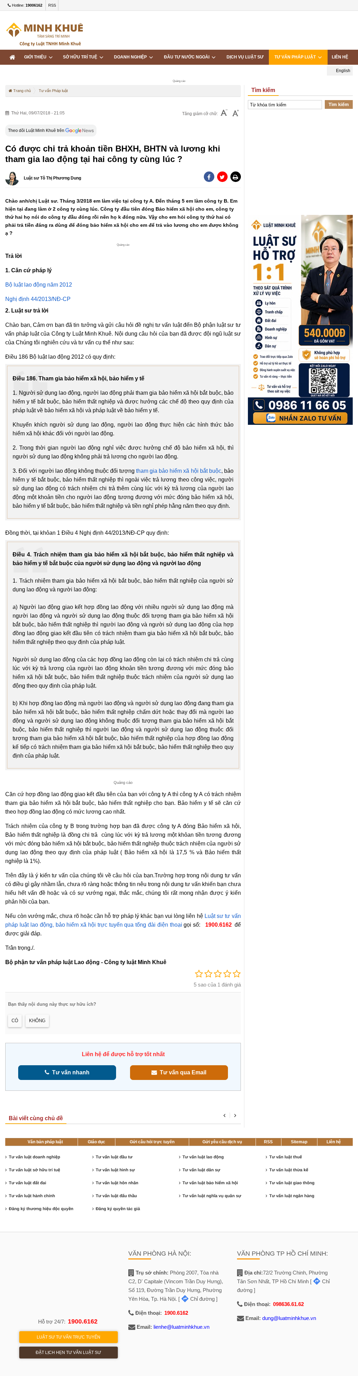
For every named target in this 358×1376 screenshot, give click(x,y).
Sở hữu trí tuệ (81, 57)
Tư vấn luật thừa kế (288, 1169)
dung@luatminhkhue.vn (289, 1318)
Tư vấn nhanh (69, 1072)
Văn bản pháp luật (45, 1141)
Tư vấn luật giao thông (291, 1182)
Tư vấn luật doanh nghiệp (34, 1156)
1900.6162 (83, 1321)
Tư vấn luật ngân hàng (291, 1195)
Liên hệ (334, 1141)
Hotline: (26, 5)
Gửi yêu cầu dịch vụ (222, 1141)
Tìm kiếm (339, 104)
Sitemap (299, 1141)
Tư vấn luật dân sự (201, 1169)
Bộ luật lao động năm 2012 (38, 285)
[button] (235, 176)
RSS (52, 5)
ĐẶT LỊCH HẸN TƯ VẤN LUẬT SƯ (68, 1352)
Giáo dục (96, 1141)
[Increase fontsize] (235, 114)
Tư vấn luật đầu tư (114, 1156)
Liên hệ (340, 57)
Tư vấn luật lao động (203, 1156)
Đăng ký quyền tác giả (118, 1208)
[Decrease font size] (224, 113)
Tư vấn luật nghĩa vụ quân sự (211, 1195)
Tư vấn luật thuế (285, 1156)
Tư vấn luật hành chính (32, 1195)
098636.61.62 (288, 1304)
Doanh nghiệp (131, 57)
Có (15, 1020)
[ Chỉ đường (196, 1299)
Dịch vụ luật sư (245, 57)
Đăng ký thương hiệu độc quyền (41, 1208)
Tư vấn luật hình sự (115, 1169)
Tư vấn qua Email (181, 1072)
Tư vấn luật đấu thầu (116, 1195)
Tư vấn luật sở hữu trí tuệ (34, 1169)
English (342, 70)
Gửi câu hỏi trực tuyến (152, 1141)
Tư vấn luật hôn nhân (117, 1182)
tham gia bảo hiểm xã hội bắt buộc (178, 471)
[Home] (12, 57)
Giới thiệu (36, 57)
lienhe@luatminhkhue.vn (181, 1327)
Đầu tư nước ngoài (188, 57)
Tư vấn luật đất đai (27, 1182)
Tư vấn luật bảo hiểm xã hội (210, 1182)
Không (37, 1020)
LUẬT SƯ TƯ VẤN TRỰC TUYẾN (68, 1337)
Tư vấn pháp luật (296, 57)
